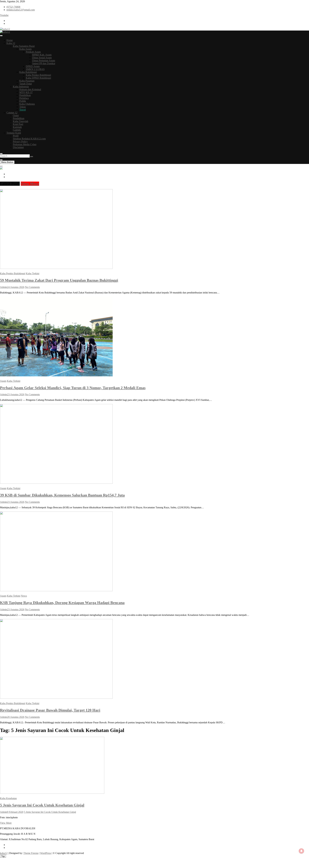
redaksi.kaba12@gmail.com (20, 9)
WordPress (45, 853)
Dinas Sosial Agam (42, 57)
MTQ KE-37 (26, 92)
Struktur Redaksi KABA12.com (29, 138)
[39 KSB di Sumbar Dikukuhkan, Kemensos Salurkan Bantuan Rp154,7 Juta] (56, 482)
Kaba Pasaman (26, 80)
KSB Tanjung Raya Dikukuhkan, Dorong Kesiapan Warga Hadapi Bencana (62, 603)
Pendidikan (25, 95)
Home (9, 40)
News (24, 595)
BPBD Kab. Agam (42, 54)
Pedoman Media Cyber (24, 144)
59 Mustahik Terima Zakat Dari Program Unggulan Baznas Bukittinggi (59, 280)
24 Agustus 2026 (15, 287)
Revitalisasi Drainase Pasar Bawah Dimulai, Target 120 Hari (50, 710)
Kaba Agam (25, 49)
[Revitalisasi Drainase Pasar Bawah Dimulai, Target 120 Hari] (56, 697)
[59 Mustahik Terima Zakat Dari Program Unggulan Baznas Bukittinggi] (56, 268)
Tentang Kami (13, 132)
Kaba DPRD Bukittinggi (38, 77)
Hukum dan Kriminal (30, 89)
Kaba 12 (10, 43)
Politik (22, 101)
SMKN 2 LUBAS (35, 69)
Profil (16, 135)
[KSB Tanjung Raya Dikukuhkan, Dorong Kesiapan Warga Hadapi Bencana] (56, 590)
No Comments (32, 287)
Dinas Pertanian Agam (43, 60)
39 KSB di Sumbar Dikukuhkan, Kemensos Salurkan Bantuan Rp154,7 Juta (62, 495)
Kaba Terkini (32, 273)
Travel (22, 109)
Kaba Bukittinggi (28, 72)
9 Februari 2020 (15, 812)
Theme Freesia (30, 853)
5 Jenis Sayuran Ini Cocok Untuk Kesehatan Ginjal (42, 805)
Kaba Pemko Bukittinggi (38, 75)
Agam (3, 381)
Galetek (17, 130)
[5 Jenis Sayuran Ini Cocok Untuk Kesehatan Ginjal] (52, 792)
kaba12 (3, 853)
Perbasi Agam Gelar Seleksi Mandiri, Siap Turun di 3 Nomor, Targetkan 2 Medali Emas (72, 388)
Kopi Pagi (18, 124)
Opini (16, 115)
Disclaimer (18, 147)
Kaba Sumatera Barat (24, 46)
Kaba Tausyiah (20, 121)
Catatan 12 (11, 112)
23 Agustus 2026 (15, 394)
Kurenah (17, 127)
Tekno (22, 106)
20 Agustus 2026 (15, 717)
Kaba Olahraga (27, 104)
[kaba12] (1, 168)
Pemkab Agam (33, 51)
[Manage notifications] (301, 851)
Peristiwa (24, 98)
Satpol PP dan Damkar (43, 63)
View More (30, 184)
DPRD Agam (33, 66)
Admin (3, 287)
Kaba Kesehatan (8, 798)
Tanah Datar (25, 83)
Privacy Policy (20, 141)
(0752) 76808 (13, 6)
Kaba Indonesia (21, 86)
